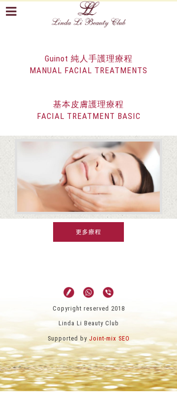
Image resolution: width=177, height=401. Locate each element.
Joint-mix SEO (109, 338)
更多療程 (88, 232)
